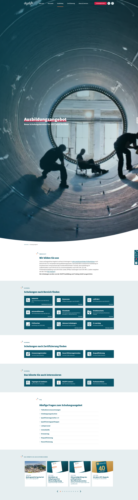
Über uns (41, 3)
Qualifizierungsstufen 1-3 (50, 418)
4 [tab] (67, 491)
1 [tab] (60, 491)
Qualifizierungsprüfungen (50, 422)
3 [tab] (64, 491)
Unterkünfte (45, 430)
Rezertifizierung (47, 442)
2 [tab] (62, 491)
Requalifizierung (47, 438)
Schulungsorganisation (49, 414)
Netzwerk (50, 3)
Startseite (26, 244)
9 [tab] (77, 491)
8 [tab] (75, 491)
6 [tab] (71, 491)
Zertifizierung (71, 3)
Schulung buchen (100, 3)
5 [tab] (69, 491)
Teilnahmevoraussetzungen (51, 410)
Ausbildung (60, 3)
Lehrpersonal (45, 426)
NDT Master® (51, 271)
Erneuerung (45, 434)
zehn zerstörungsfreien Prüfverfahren (83, 261)
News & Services (83, 3)
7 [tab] (73, 491)
